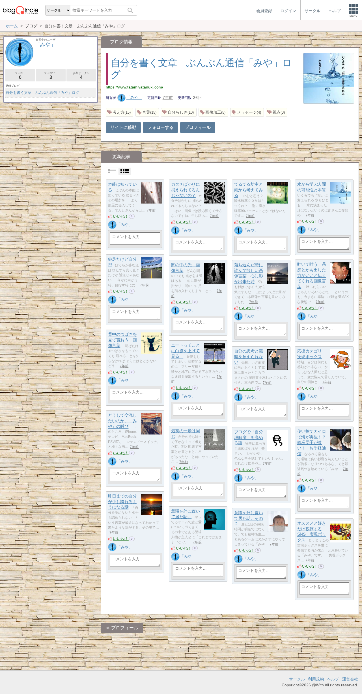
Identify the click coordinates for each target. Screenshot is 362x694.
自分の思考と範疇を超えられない (248, 356)
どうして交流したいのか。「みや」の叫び (122, 421)
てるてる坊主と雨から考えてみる (248, 190)
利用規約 (316, 679)
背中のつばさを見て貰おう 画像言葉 (122, 340)
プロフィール (198, 127)
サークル (297, 679)
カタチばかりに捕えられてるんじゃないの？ (185, 190)
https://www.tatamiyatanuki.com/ (134, 87)
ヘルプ (333, 679)
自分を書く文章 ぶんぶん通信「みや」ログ (42, 92)
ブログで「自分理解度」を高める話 (248, 437)
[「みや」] (112, 224)
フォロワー (50, 76)
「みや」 (134, 97)
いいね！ (121, 216)
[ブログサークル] (20, 10)
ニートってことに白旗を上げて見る (185, 350)
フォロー (20, 76)
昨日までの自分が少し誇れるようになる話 (122, 501)
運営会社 (350, 679)
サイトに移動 (123, 127)
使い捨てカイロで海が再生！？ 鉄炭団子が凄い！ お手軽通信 (313, 442)
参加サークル (81, 76)
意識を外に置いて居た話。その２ (248, 518)
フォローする (160, 127)
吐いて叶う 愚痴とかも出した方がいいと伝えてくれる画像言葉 (311, 275)
